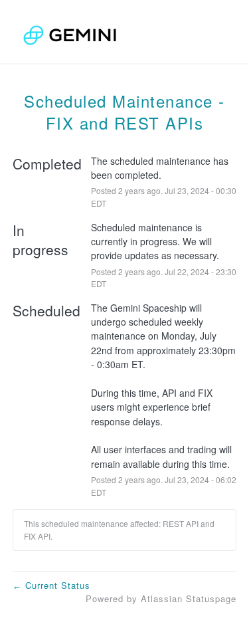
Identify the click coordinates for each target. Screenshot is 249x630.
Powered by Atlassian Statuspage (161, 598)
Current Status (51, 585)
